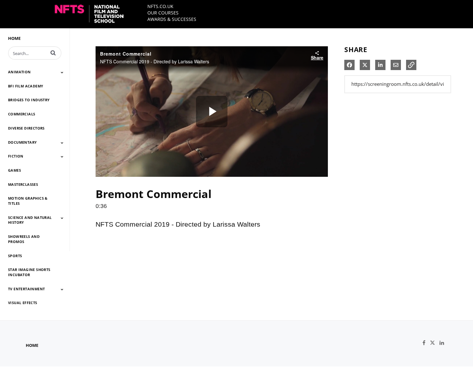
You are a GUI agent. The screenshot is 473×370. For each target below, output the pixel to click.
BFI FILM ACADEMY (25, 86)
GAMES (14, 170)
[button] (53, 53)
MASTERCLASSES (23, 184)
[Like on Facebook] (426, 343)
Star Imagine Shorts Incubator (29, 272)
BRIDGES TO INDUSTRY (29, 99)
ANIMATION (19, 71)
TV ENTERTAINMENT (26, 288)
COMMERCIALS (21, 114)
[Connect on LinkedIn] (443, 343)
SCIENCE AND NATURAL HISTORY (30, 220)
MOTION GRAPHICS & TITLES (28, 201)
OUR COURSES (163, 13)
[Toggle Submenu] (62, 72)
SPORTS (15, 255)
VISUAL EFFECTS (22, 302)
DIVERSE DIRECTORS (26, 128)
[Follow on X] (435, 343)
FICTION (15, 156)
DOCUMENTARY (22, 142)
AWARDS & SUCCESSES (171, 19)
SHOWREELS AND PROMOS (24, 239)
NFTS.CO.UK (160, 6)
